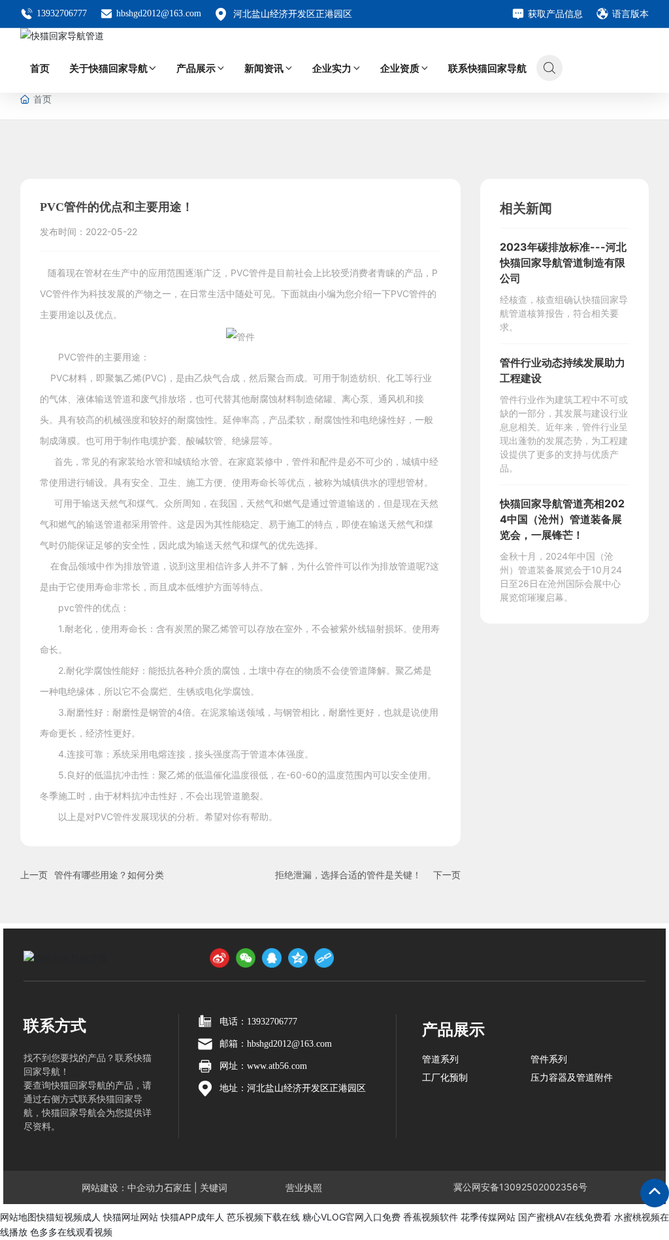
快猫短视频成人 (69, 1216)
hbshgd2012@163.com (158, 13)
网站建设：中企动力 (123, 1187)
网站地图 (18, 1216)
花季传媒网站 (488, 1216)
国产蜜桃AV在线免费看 (565, 1216)
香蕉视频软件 (430, 1216)
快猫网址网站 (130, 1216)
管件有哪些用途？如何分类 (109, 874)
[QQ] (272, 958)
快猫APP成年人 (192, 1216)
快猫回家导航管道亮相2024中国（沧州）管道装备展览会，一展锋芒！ (562, 519)
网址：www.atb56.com (263, 1066)
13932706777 (62, 13)
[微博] (219, 958)
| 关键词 (209, 1187)
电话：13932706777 (258, 1021)
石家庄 (177, 1187)
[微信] (245, 958)
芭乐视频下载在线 (263, 1216)
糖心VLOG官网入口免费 (351, 1216)
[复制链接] (324, 958)
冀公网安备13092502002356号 (520, 1186)
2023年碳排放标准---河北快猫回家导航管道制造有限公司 (563, 262)
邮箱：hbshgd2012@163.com (276, 1044)
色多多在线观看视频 (71, 1231)
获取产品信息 (555, 13)
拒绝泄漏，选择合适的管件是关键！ (348, 874)
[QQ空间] (298, 958)
